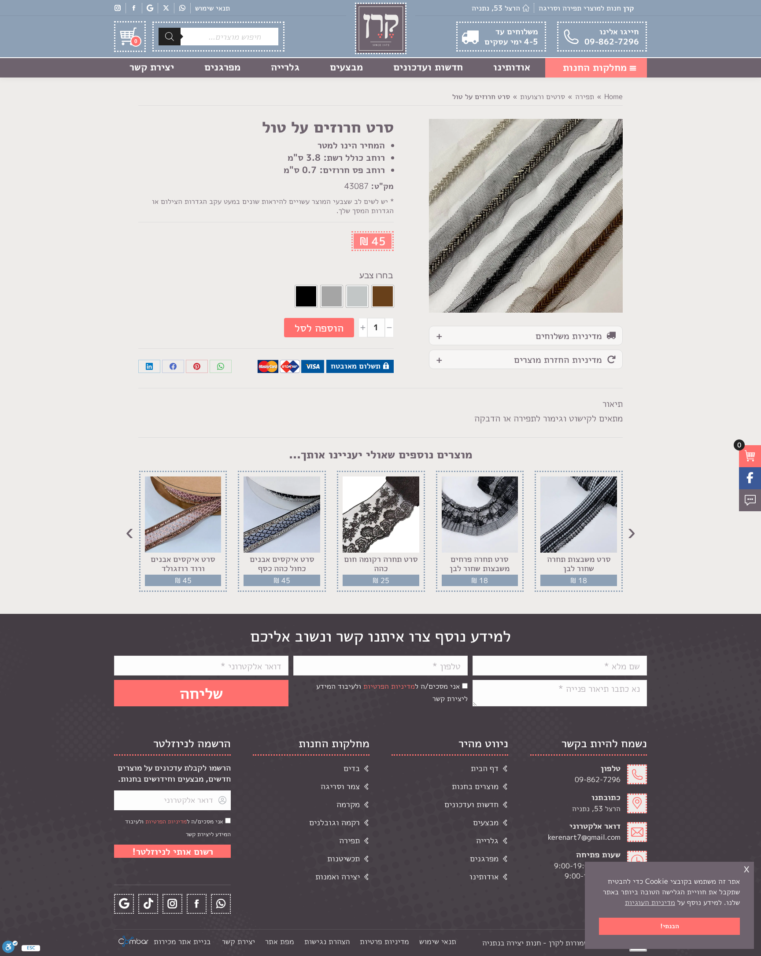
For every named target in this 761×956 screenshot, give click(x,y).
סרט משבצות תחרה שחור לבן (579, 563)
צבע (366, 275)
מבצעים (486, 822)
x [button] (746, 868)
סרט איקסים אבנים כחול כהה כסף (282, 563)
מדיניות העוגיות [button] (650, 902)
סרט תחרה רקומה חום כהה (381, 563)
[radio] (383, 296)
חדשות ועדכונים (471, 804)
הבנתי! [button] (669, 926)
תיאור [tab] (612, 403)
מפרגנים (484, 858)
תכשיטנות (343, 858)
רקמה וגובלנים (334, 822)
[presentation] (631, 531)
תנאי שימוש (212, 8)
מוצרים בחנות (475, 786)
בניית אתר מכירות (182, 941)
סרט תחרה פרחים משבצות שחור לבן (480, 563)
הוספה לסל (319, 328)
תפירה (349, 840)
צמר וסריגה (340, 786)
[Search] (170, 36)
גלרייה (487, 840)
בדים (352, 768)
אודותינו (484, 876)
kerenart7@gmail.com (584, 837)
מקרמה (348, 804)
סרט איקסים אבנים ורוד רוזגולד (183, 563)
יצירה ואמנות (337, 876)
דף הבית (485, 768)
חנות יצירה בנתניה (511, 943)
